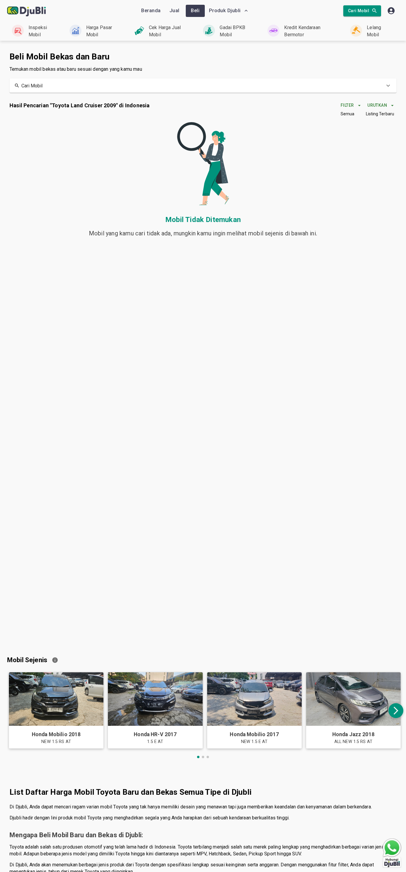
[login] (391, 10)
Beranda (150, 10)
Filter (347, 105)
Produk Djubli (225, 10)
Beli (195, 10)
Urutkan (377, 105)
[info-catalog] (55, 660)
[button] (203, 85)
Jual (174, 10)
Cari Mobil (358, 10)
